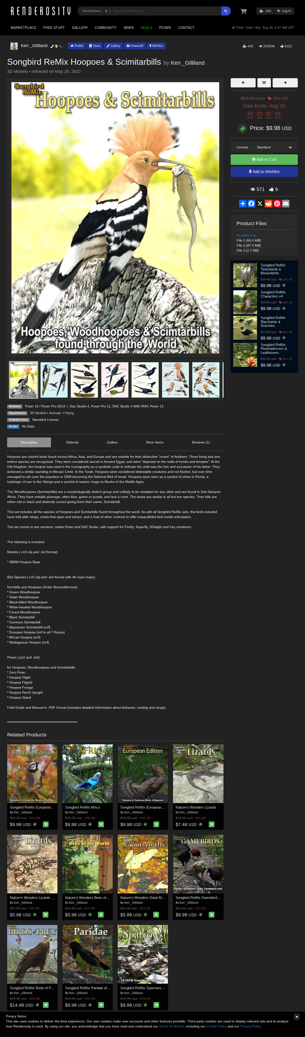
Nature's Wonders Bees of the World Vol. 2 (98, 898)
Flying (69, 413)
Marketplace (23, 27)
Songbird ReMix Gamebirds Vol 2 (202, 898)
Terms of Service (171, 1026)
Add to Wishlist (266, 171)
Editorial (72, 442)
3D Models (38, 413)
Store (96, 46)
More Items (154, 442)
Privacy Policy (250, 1026)
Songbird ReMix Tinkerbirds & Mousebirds (273, 269)
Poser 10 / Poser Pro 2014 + (46, 406)
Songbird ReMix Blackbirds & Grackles (273, 322)
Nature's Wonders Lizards (196, 807)
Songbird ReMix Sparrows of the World (150, 988)
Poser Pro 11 (101, 406)
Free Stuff (54, 27)
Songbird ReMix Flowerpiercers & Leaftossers (274, 349)
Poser (165, 27)
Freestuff (136, 46)
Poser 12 (156, 406)
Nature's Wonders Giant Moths (144, 898)
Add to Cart (266, 159)
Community (105, 27)
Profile (78, 46)
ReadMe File (246, 235)
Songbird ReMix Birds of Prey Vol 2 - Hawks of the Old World (57, 988)
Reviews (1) (201, 442)
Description (29, 442)
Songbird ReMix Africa (82, 807)
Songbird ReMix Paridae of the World (93, 988)
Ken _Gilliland (188, 63)
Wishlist (157, 46)
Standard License (45, 419)
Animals (55, 413)
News (129, 27)
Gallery (80, 27)
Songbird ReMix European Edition (36, 807)
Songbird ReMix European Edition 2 (148, 807)
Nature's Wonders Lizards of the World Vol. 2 (44, 898)
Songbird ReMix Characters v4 (273, 294)
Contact (186, 27)
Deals (146, 27)
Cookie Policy (216, 1026)
